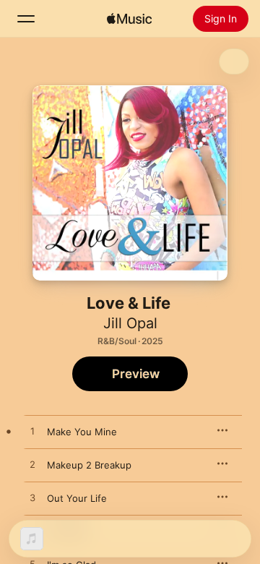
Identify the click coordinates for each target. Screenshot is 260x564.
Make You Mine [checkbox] (82, 431)
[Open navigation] (26, 19)
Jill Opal (130, 323)
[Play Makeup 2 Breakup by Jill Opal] (32, 464)
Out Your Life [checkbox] (77, 498)
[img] (129, 18)
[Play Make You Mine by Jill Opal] (32, 431)
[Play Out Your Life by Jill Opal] (32, 498)
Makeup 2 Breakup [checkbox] (89, 465)
